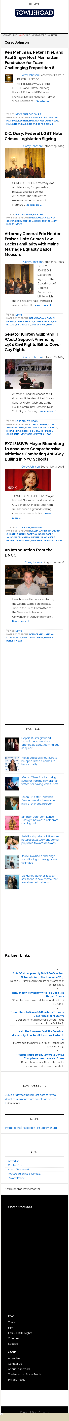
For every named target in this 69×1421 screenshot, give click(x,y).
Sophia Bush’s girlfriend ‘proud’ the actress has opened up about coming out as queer (40, 743)
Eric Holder (23, 325)
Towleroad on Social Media (24, 1173)
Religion (38, 214)
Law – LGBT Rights (20, 1333)
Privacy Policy (16, 1178)
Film (10, 1327)
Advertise (13, 1161)
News (18, 114)
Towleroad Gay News (34, 13)
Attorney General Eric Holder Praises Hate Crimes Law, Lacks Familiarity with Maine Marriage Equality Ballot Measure (32, 244)
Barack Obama (37, 218)
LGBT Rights (22, 421)
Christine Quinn (50, 531)
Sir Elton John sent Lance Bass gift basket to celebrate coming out (39, 820)
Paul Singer (13, 124)
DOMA (21, 428)
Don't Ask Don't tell (44, 428)
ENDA (9, 431)
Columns (13, 1338)
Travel (12, 1322)
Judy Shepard (38, 325)
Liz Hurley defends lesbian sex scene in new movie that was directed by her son (39, 879)
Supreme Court (32, 114)
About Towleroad (18, 1169)
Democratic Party (32, 637)
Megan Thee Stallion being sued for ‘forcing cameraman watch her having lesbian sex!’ (40, 781)
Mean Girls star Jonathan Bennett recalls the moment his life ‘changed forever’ (39, 800)
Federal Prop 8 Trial (41, 117)
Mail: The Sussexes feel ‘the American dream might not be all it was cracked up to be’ (38, 1035)
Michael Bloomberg (43, 537)
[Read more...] (44, 101)
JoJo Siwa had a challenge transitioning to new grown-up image (39, 859)
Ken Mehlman (26, 121)
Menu (37, 4)
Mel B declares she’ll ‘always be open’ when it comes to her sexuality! (39, 761)
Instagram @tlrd (47, 1127)
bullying (34, 531)
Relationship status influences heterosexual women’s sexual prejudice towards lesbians (40, 840)
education (24, 537)
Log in (45, 1412)
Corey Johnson (24, 221)
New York (26, 434)
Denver (48, 637)
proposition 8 (44, 124)
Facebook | (30, 1127)
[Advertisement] (34, 684)
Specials (13, 1343)
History (20, 214)
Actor (19, 528)
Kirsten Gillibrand (31, 431)
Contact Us (14, 1165)
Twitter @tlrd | (14, 1127)
